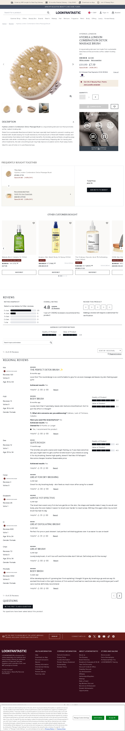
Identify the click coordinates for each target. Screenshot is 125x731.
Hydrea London (87, 34)
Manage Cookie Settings (81, 718)
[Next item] (121, 248)
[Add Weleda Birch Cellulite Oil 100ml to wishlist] (33, 223)
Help (36, 655)
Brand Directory (84, 660)
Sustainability (61, 664)
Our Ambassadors (85, 671)
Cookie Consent (7, 669)
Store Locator (105, 655)
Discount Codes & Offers (87, 667)
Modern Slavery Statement (66, 662)
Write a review (84, 60)
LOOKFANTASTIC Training (109, 662)
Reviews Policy (62, 667)
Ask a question (96, 60)
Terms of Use (61, 729)
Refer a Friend (83, 681)
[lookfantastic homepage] (68, 12)
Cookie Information (63, 660)
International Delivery (42, 667)
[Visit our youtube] (104, 636)
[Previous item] (3, 248)
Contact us (38, 669)
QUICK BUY (19, 272)
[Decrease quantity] (82, 97)
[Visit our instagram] (99, 636)
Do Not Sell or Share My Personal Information (13, 672)
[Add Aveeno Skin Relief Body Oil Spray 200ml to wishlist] (70, 223)
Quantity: (83, 93)
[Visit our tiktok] (108, 636)
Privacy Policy (61, 657)
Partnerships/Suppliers (86, 676)
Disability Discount (85, 669)
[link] (104, 13)
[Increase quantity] (95, 97)
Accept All (112, 718)
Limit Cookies (98, 718)
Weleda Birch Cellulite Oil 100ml (14, 257)
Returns (37, 662)
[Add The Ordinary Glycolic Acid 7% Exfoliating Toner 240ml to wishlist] (107, 223)
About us (82, 655)
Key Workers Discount (86, 683)
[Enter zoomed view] (70, 96)
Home (4, 24)
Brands (11, 24)
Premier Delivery (40, 671)
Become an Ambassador (87, 686)
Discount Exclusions (41, 660)
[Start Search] (48, 12)
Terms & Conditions (63, 655)
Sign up (54, 636)
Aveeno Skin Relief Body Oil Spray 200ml (55, 257)
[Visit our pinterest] (113, 636)
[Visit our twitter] (94, 636)
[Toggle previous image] (3, 64)
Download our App (41, 657)
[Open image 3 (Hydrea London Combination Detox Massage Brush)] (32, 108)
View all (115, 72)
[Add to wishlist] (114, 106)
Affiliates (82, 674)
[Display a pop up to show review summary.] (18, 263)
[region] (62, 718)
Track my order (40, 674)
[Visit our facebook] (89, 636)
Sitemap (82, 679)
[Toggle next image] (73, 64)
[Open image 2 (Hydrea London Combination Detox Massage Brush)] (19, 108)
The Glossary (83, 657)
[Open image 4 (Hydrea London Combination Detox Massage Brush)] (44, 108)
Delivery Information (42, 664)
